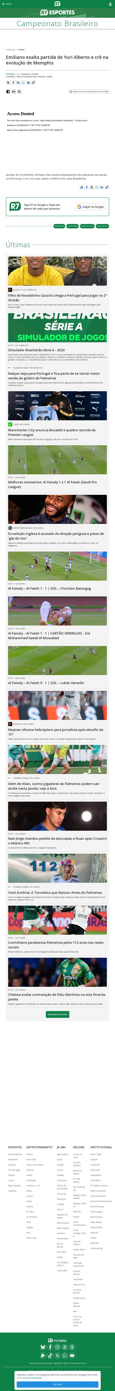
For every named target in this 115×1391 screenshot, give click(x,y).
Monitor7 (61, 1233)
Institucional (101, 1147)
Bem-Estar (31, 1159)
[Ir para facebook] (50, 1347)
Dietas (29, 1175)
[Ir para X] (57, 1355)
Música (30, 1206)
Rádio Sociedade (98, 1190)
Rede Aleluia (96, 1222)
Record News (96, 1217)
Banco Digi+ (96, 1154)
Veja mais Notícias (57, 1014)
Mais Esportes (14, 1185)
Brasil (59, 1159)
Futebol (21, 49)
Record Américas (98, 1196)
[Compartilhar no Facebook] (13, 82)
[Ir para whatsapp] (65, 1355)
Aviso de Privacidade (32, 1377)
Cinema (30, 1170)
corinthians (72, 226)
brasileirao (59, 226)
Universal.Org (96, 1248)
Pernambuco (63, 1238)
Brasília (60, 1164)
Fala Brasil (78, 1279)
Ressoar (94, 1232)
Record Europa (97, 1206)
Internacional (63, 1223)
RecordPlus (95, 1180)
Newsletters (95, 1175)
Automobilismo (15, 1154)
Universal (94, 1243)
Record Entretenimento (101, 1201)
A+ (14, 91)
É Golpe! (60, 1204)
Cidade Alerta (79, 1249)
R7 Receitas (32, 1217)
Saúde (60, 1257)
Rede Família (96, 1227)
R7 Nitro (30, 1211)
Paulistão (12, 1190)
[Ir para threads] (72, 1347)
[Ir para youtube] (72, 1355)
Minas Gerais (63, 1228)
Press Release (102, 226)
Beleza (30, 1154)
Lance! (11, 1180)
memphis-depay (87, 226)
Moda (29, 1201)
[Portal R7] (57, 3)
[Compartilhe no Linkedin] (18, 82)
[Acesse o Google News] (28, 82)
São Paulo (61, 1252)
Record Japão (96, 1211)
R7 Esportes (10, 49)
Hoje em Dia (79, 1284)
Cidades (60, 1175)
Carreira (94, 1159)
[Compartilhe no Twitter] (8, 82)
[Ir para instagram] (57, 1347)
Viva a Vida (31, 1237)
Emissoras (95, 1170)
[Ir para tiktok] (50, 1355)
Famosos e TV (33, 1185)
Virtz (28, 1232)
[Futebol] (57, 13)
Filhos (29, 1190)
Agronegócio (63, 1154)
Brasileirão (13, 1159)
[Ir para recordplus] (43, 1355)
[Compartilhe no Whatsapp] (23, 82)
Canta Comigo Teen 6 (79, 1233)
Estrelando (31, 1180)
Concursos (62, 1180)
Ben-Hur (77, 1211)
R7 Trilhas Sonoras (99, 1185)
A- (19, 91)
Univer (93, 1237)
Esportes (15, 1147)
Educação (61, 1199)
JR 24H (61, 1147)
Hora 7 (60, 1209)
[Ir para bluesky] (43, 1347)
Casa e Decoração (35, 1164)
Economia (61, 1193)
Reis (75, 1311)
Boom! (76, 1216)
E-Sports (12, 1164)
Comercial (95, 1164)
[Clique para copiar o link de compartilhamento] (33, 82)
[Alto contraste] (8, 91)
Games (30, 1196)
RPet (29, 1222)
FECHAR (57, 1384)
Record (79, 1147)
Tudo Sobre (62, 1270)
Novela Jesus (79, 1298)
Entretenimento (39, 1147)
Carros (60, 1170)
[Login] (110, 3)
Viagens (30, 1227)
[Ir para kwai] (65, 1347)
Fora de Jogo (14, 1170)
